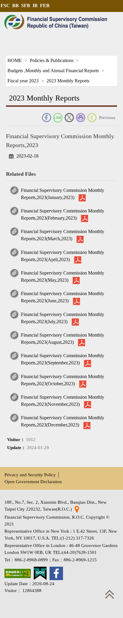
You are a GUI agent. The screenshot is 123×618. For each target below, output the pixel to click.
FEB (45, 5)
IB (35, 5)
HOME (14, 60)
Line (58, 117)
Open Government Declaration (33, 481)
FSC (5, 5)
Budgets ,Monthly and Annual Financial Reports (53, 70)
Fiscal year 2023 (23, 80)
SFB (25, 5)
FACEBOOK (46, 117)
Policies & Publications (51, 60)
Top (110, 594)
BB (15, 5)
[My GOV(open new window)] (40, 573)
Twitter (69, 117)
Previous (107, 117)
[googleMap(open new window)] (77, 508)
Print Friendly (80, 117)
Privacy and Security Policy (30, 474)
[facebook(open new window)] (56, 573)
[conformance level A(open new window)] (17, 573)
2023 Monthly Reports (68, 80)
